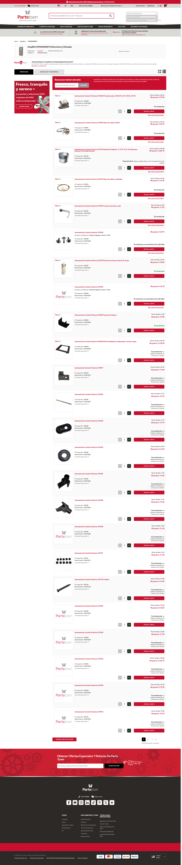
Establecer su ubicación (39, 66)
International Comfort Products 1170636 (89, 232)
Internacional (85, 836)
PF (62, 830)
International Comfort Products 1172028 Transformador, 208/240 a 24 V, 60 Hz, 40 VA (105, 96)
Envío (64, 822)
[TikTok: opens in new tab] (93, 802)
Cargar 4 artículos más (64, 739)
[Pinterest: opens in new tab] (99, 802)
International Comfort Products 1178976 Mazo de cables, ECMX (97, 123)
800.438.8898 (21, 6)
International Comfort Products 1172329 (89, 632)
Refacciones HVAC (66, 27)
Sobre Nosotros (85, 819)
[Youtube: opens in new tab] (75, 802)
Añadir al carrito (149, 111)
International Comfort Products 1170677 (89, 368)
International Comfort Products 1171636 (89, 500)
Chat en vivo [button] (98, 796)
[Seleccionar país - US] (59, 6)
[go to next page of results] (152, 739)
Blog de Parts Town (87, 830)
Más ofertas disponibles (156, 115)
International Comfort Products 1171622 (89, 447)
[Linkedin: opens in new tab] (87, 802)
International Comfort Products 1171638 (89, 527)
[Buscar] (159, 20)
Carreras (83, 822)
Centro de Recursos (105, 27)
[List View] (164, 71)
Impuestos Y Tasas (67, 825)
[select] (158, 856)
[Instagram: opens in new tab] (81, 802)
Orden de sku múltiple (86, 6)
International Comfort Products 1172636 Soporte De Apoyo (96, 315)
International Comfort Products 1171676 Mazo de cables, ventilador (98, 179)
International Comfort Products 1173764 (89, 712)
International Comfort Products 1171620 (89, 421)
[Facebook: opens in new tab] (68, 802)
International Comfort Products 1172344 (89, 685)
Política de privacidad (37, 858)
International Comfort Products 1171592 (89, 394)
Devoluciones (66, 828)
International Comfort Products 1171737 (89, 553)
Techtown (84, 833)
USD (71, 6)
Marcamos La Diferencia (88, 825)
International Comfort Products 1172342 (89, 659)
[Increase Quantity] (129, 111)
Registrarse (150, 6)
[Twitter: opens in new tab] (105, 802)
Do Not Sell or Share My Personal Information (60, 858)
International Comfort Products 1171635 (89, 474)
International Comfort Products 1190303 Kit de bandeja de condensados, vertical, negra (105, 341)
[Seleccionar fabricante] (142, 13)
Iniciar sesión (140, 6)
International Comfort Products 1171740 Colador (92, 579)
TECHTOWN (121, 27)
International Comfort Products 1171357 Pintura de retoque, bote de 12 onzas (102, 260)
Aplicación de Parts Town (108, 821)
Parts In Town (104, 824)
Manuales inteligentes (107, 831)
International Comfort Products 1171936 (89, 606)
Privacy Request (83, 858)
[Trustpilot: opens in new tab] (112, 802)
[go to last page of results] (156, 739)
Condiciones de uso (20, 858)
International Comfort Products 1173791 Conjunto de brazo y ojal (98, 206)
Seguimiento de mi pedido (139, 27)
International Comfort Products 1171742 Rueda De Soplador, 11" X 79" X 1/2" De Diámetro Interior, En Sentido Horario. (106, 150)
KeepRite (40, 51)
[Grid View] (159, 71)
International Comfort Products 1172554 (89, 287)
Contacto (65, 819)
